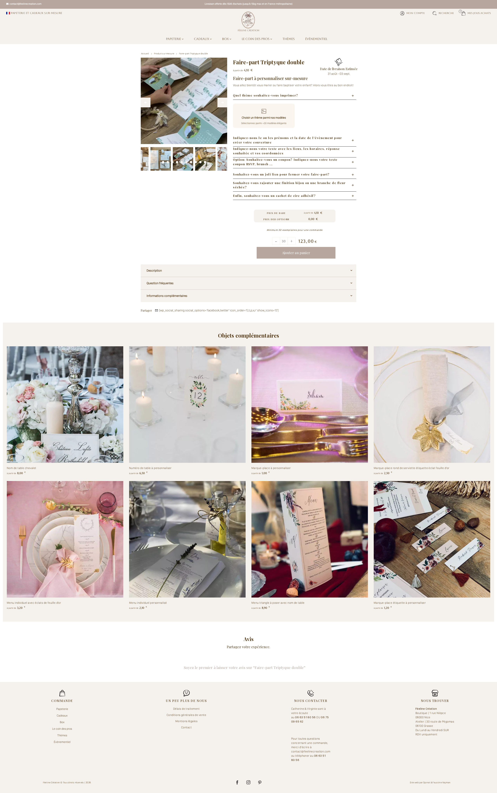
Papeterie (174, 39)
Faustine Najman (441, 782)
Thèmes (288, 39)
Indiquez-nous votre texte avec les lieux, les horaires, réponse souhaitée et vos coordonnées (286, 151)
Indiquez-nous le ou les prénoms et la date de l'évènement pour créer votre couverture (287, 140)
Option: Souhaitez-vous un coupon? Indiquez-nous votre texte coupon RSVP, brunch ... (285, 162)
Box (225, 39)
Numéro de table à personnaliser (150, 468)
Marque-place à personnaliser (271, 468)
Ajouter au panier (296, 252)
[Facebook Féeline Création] (237, 782)
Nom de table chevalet (21, 468)
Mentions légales (186, 721)
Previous (145, 102)
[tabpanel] (183, 157)
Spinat (426, 782)
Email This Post (156, 310)
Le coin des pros (256, 39)
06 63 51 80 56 (305, 717)
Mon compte (415, 13)
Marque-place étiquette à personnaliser (400, 603)
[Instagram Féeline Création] (248, 782)
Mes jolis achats (476, 13)
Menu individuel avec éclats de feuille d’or (34, 603)
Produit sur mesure (164, 53)
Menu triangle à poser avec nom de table (278, 603)
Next (222, 102)
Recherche (446, 13)
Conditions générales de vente (186, 715)
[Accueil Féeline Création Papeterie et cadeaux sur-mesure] (248, 21)
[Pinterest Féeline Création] (259, 782)
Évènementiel (316, 39)
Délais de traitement (186, 708)
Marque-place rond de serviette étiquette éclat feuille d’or (411, 468)
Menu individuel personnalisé (148, 603)
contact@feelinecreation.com (26, 3)
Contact (186, 727)
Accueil (145, 53)
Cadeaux (202, 39)
